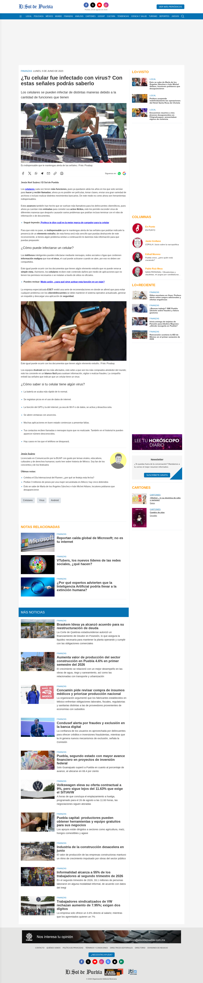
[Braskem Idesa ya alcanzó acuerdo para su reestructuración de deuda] (38, 634)
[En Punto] (137, 228)
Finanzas (68, 16)
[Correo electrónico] (48, 173)
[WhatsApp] (36, 173)
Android (55, 500)
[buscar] (182, 16)
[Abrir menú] (21, 16)
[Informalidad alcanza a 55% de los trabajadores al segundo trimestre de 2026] (38, 880)
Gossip (101, 16)
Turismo (153, 16)
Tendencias (123, 16)
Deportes (164, 16)
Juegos (175, 16)
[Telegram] (42, 173)
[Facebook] (86, 4)
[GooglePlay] (121, 961)
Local (29, 16)
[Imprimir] (62, 173)
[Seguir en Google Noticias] (124, 173)
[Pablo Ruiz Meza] (137, 271)
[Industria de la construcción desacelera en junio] (38, 853)
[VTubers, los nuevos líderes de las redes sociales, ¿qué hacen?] (38, 564)
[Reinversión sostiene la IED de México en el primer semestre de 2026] (139, 335)
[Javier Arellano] (137, 242)
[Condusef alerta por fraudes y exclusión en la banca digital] (38, 732)
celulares (30, 189)
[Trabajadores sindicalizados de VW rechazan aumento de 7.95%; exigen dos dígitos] (38, 909)
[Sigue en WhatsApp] (119, 173)
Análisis (79, 16)
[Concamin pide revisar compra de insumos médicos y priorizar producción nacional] (38, 700)
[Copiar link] (55, 173)
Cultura (111, 16)
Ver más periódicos (170, 7)
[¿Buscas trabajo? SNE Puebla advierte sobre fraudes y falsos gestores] (139, 309)
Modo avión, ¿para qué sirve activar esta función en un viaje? (73, 282)
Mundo (58, 16)
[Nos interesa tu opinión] (101, 936)
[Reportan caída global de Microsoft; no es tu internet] (38, 542)
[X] (92, 4)
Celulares (28, 500)
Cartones (91, 16)
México (49, 16)
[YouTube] (99, 4)
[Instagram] (106, 4)
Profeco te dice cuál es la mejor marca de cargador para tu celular (74, 222)
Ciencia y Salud (139, 16)
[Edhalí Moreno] (137, 257)
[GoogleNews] (108, 961)
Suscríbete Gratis (157, 475)
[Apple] (114, 961)
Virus (41, 500)
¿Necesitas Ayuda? (101, 955)
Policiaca (39, 16)
